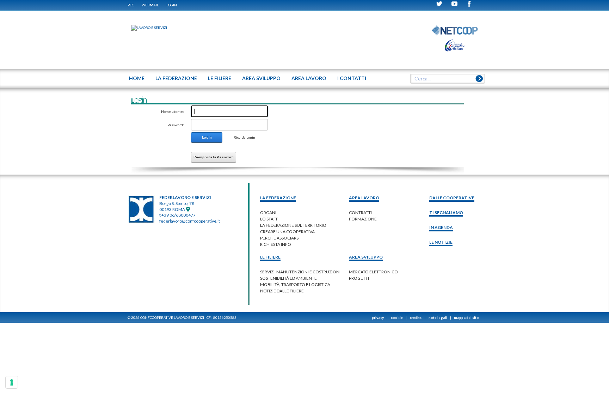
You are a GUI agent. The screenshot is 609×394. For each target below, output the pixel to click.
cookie (397, 317)
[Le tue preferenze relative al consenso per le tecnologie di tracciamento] (12, 382)
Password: (175, 125)
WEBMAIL (150, 5)
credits (416, 317)
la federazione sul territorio (293, 225)
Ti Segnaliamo (446, 212)
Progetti (359, 278)
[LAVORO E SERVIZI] (145, 27)
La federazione (278, 197)
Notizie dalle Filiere (282, 290)
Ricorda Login (244, 137)
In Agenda (441, 227)
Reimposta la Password (213, 157)
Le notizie (441, 242)
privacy (378, 317)
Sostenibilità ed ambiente (288, 278)
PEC (131, 5)
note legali (438, 317)
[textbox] (445, 78)
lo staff (269, 219)
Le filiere (270, 257)
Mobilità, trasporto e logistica (295, 284)
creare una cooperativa (287, 231)
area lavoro (364, 197)
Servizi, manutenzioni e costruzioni (300, 271)
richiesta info (275, 244)
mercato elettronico (373, 271)
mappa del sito (466, 317)
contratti (360, 212)
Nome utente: (172, 111)
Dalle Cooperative (451, 197)
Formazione (363, 219)
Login (171, 5)
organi (268, 212)
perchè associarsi (280, 238)
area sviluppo (366, 257)
